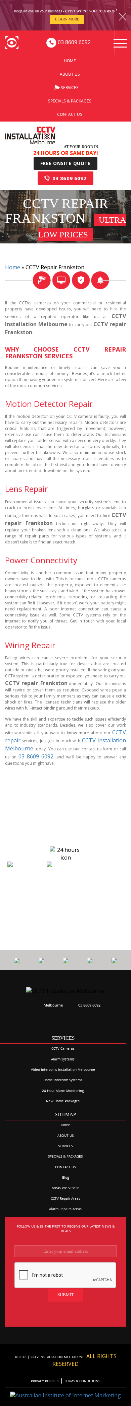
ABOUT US (70, 74)
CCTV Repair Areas (65, 1198)
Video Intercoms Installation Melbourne (63, 1069)
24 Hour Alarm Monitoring (63, 1090)
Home (70, 61)
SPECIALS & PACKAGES (69, 101)
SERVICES (70, 87)
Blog (65, 1177)
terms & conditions (81, 1381)
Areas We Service (65, 1187)
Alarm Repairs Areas (65, 1208)
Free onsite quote (65, 163)
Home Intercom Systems (62, 1080)
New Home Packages (63, 1101)
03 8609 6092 (69, 178)
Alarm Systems (63, 1059)
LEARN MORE (67, 19)
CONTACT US (69, 114)
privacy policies (45, 1381)
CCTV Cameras (63, 1048)
